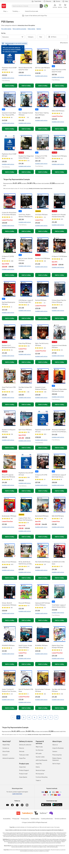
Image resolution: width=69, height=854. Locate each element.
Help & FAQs (6, 744)
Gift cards (38, 753)
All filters (53, 37)
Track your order (24, 755)
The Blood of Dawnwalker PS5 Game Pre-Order (59, 390)
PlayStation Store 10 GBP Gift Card (9, 155)
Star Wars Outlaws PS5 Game (25, 388)
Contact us (6, 748)
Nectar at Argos (40, 770)
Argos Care (22, 767)
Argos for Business (58, 748)
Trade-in (38, 780)
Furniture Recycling (41, 777)
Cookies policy (35, 818)
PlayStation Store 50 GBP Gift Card (26, 474)
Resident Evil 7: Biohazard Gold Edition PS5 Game (8, 346)
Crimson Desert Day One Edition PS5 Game (59, 301)
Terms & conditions (60, 818)
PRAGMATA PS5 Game (8, 645)
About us (55, 744)
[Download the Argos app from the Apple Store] (46, 804)
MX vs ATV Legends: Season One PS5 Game (8, 476)
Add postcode (9, 43)
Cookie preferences (47, 818)
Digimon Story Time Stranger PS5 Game (57, 646)
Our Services (39, 750)
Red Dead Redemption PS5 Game (8, 303)
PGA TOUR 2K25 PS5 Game (42, 562)
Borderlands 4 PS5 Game (9, 516)
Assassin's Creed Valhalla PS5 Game (59, 346)
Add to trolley (9, 85)
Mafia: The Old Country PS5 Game (41, 344)
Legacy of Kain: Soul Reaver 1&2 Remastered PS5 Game (26, 519)
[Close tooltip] (23, 47)
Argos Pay (39, 763)
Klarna (38, 767)
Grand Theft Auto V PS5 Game (9, 388)
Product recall (23, 773)
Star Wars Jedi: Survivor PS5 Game (59, 690)
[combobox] (25, 6)
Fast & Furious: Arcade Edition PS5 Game (25, 646)
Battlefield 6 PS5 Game (41, 516)
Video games (31, 29)
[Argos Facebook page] (12, 805)
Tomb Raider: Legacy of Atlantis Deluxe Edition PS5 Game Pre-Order (59, 606)
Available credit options (8, 78)
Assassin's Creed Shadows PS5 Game (41, 388)
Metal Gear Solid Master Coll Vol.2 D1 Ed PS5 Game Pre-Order (59, 431)
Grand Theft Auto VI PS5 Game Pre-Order (59, 70)
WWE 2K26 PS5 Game (58, 111)
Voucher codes (40, 757)
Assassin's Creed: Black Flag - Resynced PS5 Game (9, 114)
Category (30, 37)
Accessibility (7, 818)
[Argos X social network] (17, 805)
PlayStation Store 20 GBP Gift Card (9, 68)
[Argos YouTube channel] (7, 805)
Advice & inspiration (8, 758)
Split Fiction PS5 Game (25, 429)
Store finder (6, 751)
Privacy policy (25, 818)
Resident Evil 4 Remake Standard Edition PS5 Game (59, 216)
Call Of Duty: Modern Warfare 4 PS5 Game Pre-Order (26, 216)
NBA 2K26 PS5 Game (58, 516)
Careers (54, 751)
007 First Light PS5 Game (42, 67)
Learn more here (17, 793)
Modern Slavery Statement (56, 759)
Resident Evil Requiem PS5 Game (8, 430)
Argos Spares (23, 777)
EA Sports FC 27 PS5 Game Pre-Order (41, 157)
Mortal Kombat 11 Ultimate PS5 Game (42, 690)
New (40, 37)
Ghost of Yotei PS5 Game (9, 562)
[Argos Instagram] (27, 805)
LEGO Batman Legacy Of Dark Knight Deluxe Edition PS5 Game (59, 476)
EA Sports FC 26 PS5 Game (8, 257)
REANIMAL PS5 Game (41, 645)
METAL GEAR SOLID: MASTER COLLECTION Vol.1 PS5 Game (25, 563)
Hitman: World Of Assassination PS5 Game (9, 604)
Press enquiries (57, 755)
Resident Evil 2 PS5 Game (59, 156)
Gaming (39, 29)
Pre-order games (6, 29)
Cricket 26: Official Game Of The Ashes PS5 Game (9, 213)
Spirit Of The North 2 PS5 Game (26, 690)
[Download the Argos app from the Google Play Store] (57, 804)
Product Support (24, 770)
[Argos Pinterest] (22, 805)
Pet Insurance (40, 773)
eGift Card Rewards (41, 760)
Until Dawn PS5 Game (41, 214)
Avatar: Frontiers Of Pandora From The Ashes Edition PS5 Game (9, 690)
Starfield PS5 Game (40, 300)
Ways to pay (39, 746)
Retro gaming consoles (19, 29)
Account (5, 755)
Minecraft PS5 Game (24, 603)
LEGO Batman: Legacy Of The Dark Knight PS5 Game (26, 301)
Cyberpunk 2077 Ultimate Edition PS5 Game (42, 604)
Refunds (21, 751)
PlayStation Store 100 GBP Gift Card (42, 430)
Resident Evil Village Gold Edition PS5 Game (26, 157)
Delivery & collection (25, 744)
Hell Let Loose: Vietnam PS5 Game (26, 259)
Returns (21, 748)
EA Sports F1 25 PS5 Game (59, 256)
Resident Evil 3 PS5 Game (42, 258)
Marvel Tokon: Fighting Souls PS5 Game (42, 114)
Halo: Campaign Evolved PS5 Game (26, 114)
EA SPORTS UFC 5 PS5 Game (58, 563)
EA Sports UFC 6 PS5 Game (41, 476)
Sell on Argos (56, 763)
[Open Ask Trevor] (46, 6)
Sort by (3, 33)
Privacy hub (15, 818)
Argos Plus (22, 758)
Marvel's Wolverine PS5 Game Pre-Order (25, 68)
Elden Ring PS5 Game (25, 343)
